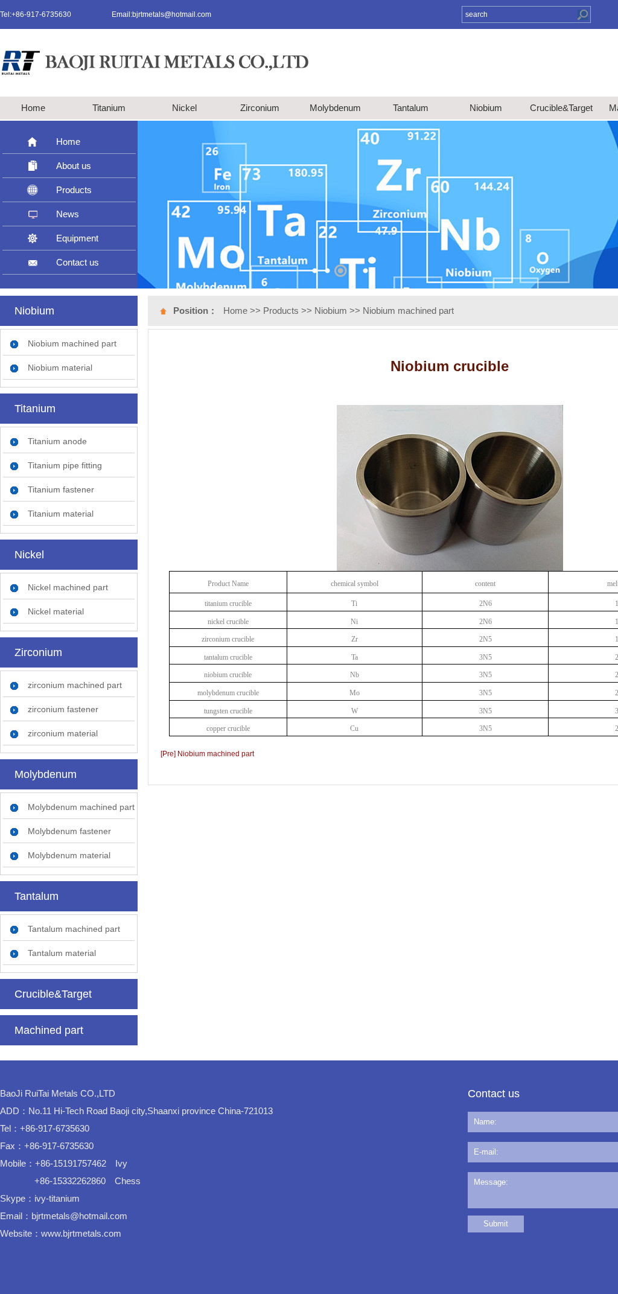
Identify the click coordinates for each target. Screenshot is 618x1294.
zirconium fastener (63, 709)
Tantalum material (62, 953)
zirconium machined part (75, 685)
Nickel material (56, 611)
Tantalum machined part (74, 929)
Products (74, 190)
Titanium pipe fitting (65, 465)
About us (73, 166)
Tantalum (410, 108)
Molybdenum (335, 108)
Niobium (486, 108)
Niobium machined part (72, 343)
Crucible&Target (561, 108)
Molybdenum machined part (81, 807)
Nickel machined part (68, 587)
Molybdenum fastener (69, 831)
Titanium (109, 108)
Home (33, 108)
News (67, 214)
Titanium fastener (61, 489)
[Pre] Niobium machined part (207, 754)
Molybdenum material (69, 855)
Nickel (184, 108)
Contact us (77, 262)
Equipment (77, 238)
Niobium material (60, 367)
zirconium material (63, 733)
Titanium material (61, 513)
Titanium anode (57, 441)
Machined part (48, 1030)
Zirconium (259, 108)
